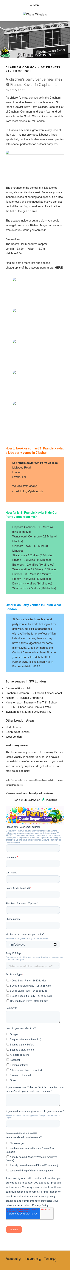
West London (14, 736)
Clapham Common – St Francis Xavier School (34, 693)
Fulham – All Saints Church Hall (25, 697)
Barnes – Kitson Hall (18, 688)
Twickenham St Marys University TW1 (29, 711)
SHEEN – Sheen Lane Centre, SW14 (28, 707)
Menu (37, 5)
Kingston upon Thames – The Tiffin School (31, 702)
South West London (17, 732)
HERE (59, 267)
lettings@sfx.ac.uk (31, 491)
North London (14, 727)
